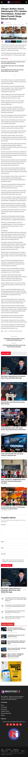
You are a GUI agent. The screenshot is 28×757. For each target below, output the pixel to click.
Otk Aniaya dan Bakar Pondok (15, 331)
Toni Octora (8, 22)
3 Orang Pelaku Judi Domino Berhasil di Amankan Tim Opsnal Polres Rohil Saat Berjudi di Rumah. (15, 605)
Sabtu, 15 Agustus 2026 (6, 431)
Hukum (5, 331)
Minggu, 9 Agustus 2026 (6, 484)
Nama (3, 541)
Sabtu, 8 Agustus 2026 (6, 510)
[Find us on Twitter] (10, 724)
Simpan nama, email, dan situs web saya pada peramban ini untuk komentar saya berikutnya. (13, 560)
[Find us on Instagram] (17, 724)
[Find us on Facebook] (7, 724)
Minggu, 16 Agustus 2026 (6, 405)
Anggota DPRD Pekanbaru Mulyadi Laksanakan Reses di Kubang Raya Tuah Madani (15, 617)
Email (2, 547)
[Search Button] (26, 2)
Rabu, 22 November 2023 (8, 24)
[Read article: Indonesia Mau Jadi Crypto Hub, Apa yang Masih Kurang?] (14, 391)
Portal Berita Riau (5, 698)
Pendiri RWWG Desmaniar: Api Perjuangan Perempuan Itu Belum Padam (13, 508)
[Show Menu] (1, 2)
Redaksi (3, 715)
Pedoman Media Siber (6, 713)
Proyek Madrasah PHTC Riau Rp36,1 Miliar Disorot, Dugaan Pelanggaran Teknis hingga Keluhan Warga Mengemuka (16, 599)
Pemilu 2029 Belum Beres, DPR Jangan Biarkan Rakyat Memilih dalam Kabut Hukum (12, 70)
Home (2, 6)
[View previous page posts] (13, 75)
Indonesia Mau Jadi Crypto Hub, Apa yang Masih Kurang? (12, 66)
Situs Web (3, 554)
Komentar (3, 524)
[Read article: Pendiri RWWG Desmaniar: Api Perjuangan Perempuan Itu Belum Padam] (14, 496)
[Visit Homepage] (14, 2)
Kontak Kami (4, 709)
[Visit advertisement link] (14, 734)
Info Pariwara (4, 707)
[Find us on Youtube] (14, 724)
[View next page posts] (15, 75)
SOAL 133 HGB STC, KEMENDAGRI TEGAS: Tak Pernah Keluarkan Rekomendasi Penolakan (13, 481)
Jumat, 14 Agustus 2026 (6, 457)
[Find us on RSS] (20, 724)
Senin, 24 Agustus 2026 (6, 379)
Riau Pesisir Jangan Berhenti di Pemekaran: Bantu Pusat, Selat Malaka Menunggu (13, 62)
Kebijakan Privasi (5, 711)
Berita (5, 6)
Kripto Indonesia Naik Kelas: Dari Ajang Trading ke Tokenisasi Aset (12, 454)
